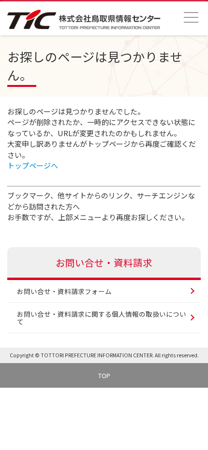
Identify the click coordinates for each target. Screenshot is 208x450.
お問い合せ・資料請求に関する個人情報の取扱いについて (101, 317)
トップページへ (32, 165)
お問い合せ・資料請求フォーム (64, 291)
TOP (104, 375)
